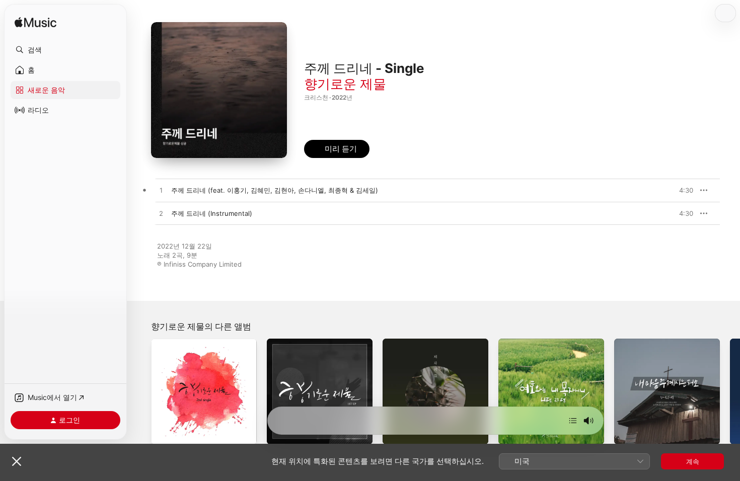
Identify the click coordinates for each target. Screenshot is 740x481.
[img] (35, 23)
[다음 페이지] (730, 391)
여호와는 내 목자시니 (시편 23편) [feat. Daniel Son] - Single (548, 347)
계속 (692, 461)
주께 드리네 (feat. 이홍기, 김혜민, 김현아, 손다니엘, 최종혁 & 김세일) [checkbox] (274, 190)
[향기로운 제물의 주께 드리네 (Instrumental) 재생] (161, 213)
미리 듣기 (682, 190)
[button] (65, 49)
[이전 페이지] (141, 391)
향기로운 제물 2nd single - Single (202, 343)
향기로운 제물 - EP (295, 343)
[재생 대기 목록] (573, 421)
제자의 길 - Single (410, 343)
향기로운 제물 (345, 84)
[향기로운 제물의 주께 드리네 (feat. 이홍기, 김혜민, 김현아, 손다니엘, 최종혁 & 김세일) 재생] (161, 190)
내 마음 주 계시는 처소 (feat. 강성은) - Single (657, 347)
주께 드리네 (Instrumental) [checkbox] (211, 213)
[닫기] (16, 461)
